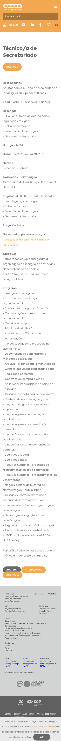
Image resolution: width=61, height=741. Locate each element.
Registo (14, 25)
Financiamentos (12, 638)
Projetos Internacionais (15, 611)
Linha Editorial (45, 611)
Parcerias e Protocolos (14, 630)
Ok (42, 737)
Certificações (10, 626)
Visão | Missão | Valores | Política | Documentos (25, 623)
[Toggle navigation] (56, 7)
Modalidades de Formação (16, 596)
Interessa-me (33, 570)
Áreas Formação (12, 601)
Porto (7, 648)
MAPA (7, 666)
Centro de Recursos (47, 608)
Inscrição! (12, 575)
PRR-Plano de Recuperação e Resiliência (23, 635)
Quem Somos (10, 621)
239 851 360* (46, 661)
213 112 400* (11, 661)
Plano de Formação (13, 598)
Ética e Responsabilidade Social (18, 628)
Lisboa (7, 645)
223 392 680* (29, 661)
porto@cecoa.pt (30, 663)
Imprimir (11, 570)
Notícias (42, 613)
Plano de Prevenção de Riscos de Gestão (23, 633)
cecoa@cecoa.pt (12, 663)
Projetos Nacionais (13, 608)
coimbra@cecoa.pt (48, 663)
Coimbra (8, 650)
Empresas (38, 594)
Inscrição (12, 67)
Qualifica (52, 594)
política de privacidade (42, 727)
